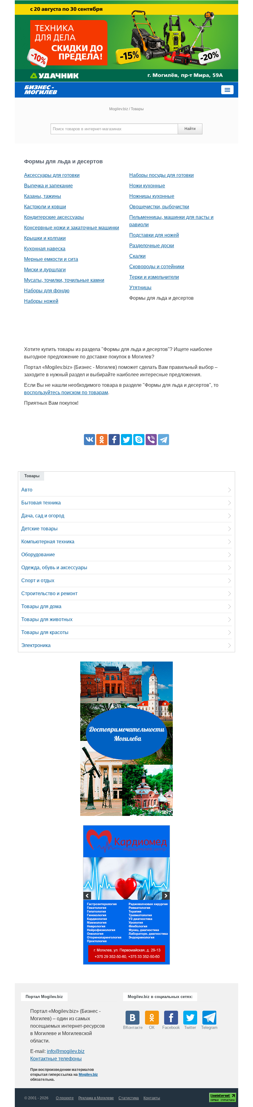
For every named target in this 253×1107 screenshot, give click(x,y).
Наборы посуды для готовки (161, 175)
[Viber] (151, 439)
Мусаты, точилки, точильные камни (64, 280)
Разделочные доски (151, 245)
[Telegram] (163, 439)
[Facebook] (114, 439)
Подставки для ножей (154, 235)
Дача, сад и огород (42, 515)
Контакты (151, 1098)
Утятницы (140, 287)
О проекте (65, 1098)
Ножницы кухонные (151, 196)
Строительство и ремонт (49, 593)
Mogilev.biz (118, 109)
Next (165, 896)
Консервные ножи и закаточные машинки (71, 227)
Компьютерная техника (47, 541)
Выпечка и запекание (48, 185)
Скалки (137, 256)
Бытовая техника (41, 502)
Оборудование (38, 554)
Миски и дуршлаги (45, 269)
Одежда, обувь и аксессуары (54, 567)
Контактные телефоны (56, 1058)
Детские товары (39, 528)
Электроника (36, 645)
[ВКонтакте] (89, 439)
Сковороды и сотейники (156, 266)
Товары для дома (41, 606)
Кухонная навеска (44, 248)
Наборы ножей (41, 301)
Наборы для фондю (46, 290)
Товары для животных (47, 619)
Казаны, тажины (42, 196)
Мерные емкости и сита (51, 259)
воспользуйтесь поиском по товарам (66, 392)
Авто (26, 489)
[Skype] (138, 439)
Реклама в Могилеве (96, 1098)
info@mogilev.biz (66, 1051)
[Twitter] (126, 439)
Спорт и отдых (37, 580)
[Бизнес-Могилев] (41, 89)
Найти (190, 129)
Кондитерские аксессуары (54, 217)
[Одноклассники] (101, 439)
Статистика (128, 1098)
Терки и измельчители (154, 277)
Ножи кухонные (147, 185)
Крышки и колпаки (45, 238)
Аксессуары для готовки (52, 175)
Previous (88, 896)
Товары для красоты (44, 632)
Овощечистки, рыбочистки (159, 206)
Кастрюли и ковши (45, 206)
